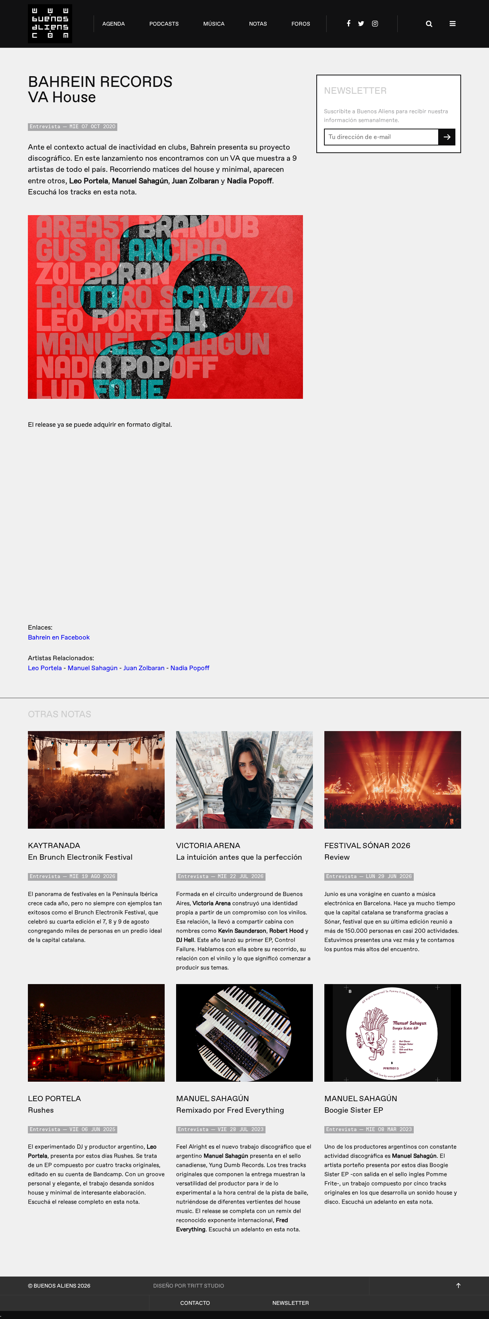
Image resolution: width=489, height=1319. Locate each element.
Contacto (195, 1303)
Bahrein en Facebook (59, 637)
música (214, 24)
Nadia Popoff (189, 668)
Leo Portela (45, 668)
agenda (113, 24)
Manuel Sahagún (93, 668)
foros (300, 24)
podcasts (164, 24)
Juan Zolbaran (144, 668)
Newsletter (290, 1303)
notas (258, 24)
